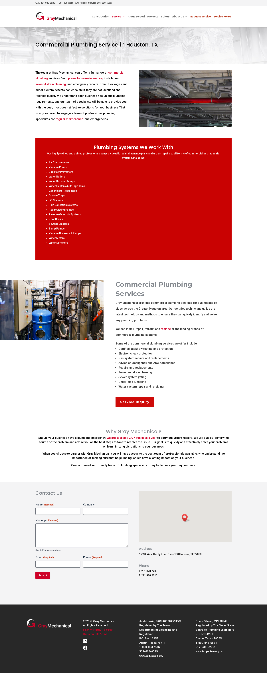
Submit (43, 575)
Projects (152, 16)
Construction (100, 16)
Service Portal (223, 16)
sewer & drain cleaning (50, 84)
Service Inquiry (134, 402)
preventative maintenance (85, 78)
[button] (186, 518)
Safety (165, 16)
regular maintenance (69, 119)
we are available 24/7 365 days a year (132, 438)
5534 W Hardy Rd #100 (98, 629)
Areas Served (136, 16)
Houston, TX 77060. (95, 634)
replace (166, 329)
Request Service (200, 16)
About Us (178, 16)
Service (116, 16)
